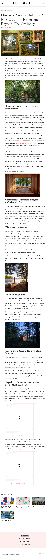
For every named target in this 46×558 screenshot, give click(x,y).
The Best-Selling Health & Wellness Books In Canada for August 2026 (7, 508)
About (26, 552)
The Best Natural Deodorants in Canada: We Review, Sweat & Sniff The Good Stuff (22, 508)
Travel (5, 10)
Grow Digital (12, 487)
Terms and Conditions (38, 552)
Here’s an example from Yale (24, 143)
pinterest (25, 539)
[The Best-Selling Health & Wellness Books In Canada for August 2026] (7, 501)
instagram (25, 544)
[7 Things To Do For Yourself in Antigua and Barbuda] (7, 515)
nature (16, 487)
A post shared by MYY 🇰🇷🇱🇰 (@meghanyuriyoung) (19, 435)
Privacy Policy (40, 553)
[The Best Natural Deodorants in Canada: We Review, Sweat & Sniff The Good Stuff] (23, 501)
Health (2, 10)
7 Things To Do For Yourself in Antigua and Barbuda (7, 521)
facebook (25, 536)
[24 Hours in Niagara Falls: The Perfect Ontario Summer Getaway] (38, 501)
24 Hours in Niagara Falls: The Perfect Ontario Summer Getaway (38, 508)
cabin (8, 487)
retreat (19, 487)
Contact (31, 552)
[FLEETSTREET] (23, 3)
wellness (26, 487)
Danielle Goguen (6, 27)
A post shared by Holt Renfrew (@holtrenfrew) (19, 483)
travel (22, 487)
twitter (25, 541)
